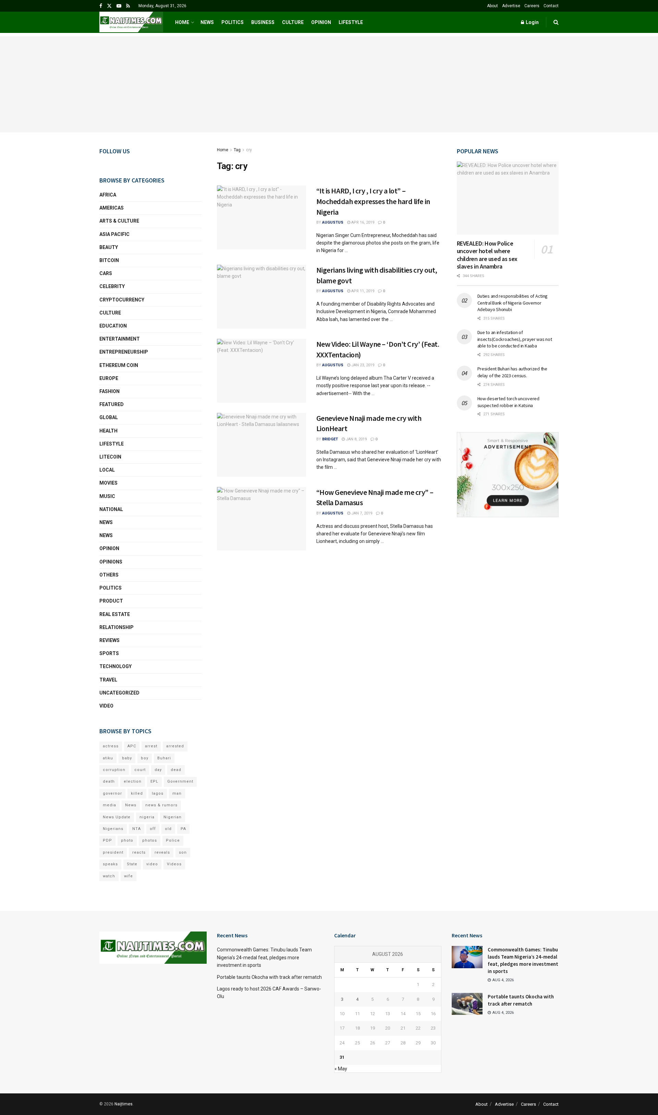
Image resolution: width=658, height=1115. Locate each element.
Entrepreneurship (123, 352)
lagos (157, 793)
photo (127, 840)
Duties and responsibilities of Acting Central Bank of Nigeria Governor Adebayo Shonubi (512, 302)
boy (144, 758)
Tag (237, 149)
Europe (108, 378)
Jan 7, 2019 (361, 513)
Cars (105, 273)
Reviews (109, 640)
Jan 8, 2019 (356, 439)
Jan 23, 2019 (362, 365)
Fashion (109, 391)
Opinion (321, 22)
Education (113, 326)
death (109, 781)
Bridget (330, 439)
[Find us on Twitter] (109, 6)
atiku (108, 758)
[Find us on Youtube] (119, 6)
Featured (111, 404)
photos (149, 840)
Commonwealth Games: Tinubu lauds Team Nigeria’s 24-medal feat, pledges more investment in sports (264, 957)
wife (128, 876)
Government (180, 781)
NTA (136, 829)
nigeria (147, 817)
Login (532, 22)
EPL (154, 781)
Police (173, 840)
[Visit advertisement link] (508, 474)
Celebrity (112, 286)
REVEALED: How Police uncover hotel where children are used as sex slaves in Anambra (487, 255)
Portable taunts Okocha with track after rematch (269, 977)
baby (127, 758)
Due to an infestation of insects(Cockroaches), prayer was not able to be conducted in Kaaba (514, 339)
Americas (111, 208)
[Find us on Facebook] (100, 6)
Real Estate (114, 614)
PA (183, 829)
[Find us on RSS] (128, 6)
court (140, 770)
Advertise (511, 5)
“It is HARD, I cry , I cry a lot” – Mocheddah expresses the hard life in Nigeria (373, 201)
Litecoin (110, 457)
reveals (162, 852)
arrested (175, 746)
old (168, 829)
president (113, 852)
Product (111, 601)
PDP (107, 840)
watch (109, 876)
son (183, 852)
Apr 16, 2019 (362, 222)
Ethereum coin (118, 365)
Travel (108, 680)
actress (111, 746)
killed (137, 793)
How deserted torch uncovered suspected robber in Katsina (508, 401)
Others (109, 575)
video (152, 864)
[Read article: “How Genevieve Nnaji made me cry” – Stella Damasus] (261, 519)
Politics (232, 22)
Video (106, 706)
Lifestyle (351, 22)
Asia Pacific (114, 234)
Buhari (164, 758)
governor (112, 793)
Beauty (108, 247)
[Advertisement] (329, 84)
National (111, 509)
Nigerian (172, 817)
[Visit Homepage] (131, 22)
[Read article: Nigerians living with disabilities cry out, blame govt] (261, 297)
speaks (110, 864)
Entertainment (119, 339)
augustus (332, 222)
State (132, 864)
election (133, 781)
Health (108, 431)
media (109, 805)
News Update (117, 817)
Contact (551, 5)
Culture (293, 22)
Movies (108, 483)
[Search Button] (556, 22)
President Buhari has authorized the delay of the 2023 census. (512, 372)
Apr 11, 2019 (362, 291)
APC (131, 746)
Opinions (110, 562)
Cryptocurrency (121, 300)
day (158, 770)
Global (108, 417)
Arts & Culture (119, 221)
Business (263, 22)
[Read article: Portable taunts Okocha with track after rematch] (467, 1004)
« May (340, 1068)
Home (182, 22)
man (177, 793)
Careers (531, 5)
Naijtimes (123, 1104)
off (153, 829)
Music (107, 496)
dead (176, 770)
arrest (151, 746)
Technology (115, 666)
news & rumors (161, 805)
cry (249, 149)
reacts (139, 852)
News (207, 22)
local (107, 470)
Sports (109, 653)
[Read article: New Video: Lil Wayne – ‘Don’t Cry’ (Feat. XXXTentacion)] (261, 371)
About (492, 5)
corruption (114, 770)
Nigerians (113, 829)
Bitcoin (109, 260)
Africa (107, 195)
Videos (174, 864)
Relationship (116, 627)
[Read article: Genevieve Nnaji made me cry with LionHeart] (261, 445)
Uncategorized (119, 693)
